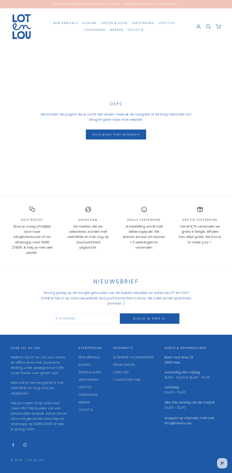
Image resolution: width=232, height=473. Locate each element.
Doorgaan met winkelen (116, 134)
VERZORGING (143, 23)
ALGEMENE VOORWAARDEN (133, 357)
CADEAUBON (95, 30)
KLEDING (90, 23)
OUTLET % (136, 30)
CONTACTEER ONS (126, 379)
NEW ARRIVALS (65, 23)
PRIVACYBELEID (124, 365)
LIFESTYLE (167, 23)
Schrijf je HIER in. (149, 318)
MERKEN (116, 30)
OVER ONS (121, 372)
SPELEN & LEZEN (114, 23)
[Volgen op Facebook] (13, 445)
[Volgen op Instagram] (25, 445)
